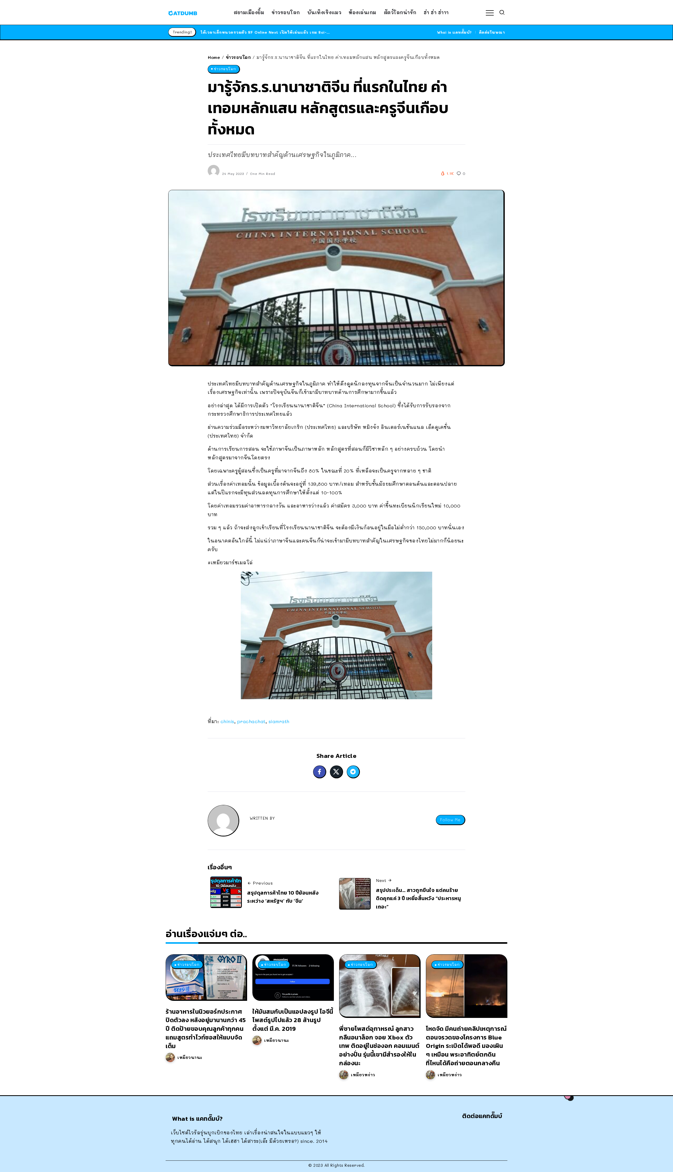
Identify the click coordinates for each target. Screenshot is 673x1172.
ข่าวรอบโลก (238, 57)
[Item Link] (206, 977)
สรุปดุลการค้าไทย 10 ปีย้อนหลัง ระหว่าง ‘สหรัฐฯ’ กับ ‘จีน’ (283, 897)
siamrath (279, 721)
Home (214, 57)
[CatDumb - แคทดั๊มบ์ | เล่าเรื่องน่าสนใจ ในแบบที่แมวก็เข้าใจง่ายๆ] (182, 12)
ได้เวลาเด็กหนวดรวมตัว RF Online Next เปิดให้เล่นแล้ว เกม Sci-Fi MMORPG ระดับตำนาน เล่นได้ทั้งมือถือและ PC (310, 32)
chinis (227, 721)
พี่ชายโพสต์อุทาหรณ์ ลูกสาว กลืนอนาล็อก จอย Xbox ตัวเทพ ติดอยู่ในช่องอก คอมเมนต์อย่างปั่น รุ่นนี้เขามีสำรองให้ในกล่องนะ (379, 1046)
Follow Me (450, 819)
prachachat (251, 721)
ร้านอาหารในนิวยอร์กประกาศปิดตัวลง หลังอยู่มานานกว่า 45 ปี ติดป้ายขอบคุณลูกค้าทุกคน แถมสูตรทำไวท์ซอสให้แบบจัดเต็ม (206, 1029)
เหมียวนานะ (189, 1057)
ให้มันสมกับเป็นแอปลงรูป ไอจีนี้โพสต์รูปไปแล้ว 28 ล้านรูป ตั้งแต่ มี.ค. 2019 (292, 1020)
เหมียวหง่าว (363, 1074)
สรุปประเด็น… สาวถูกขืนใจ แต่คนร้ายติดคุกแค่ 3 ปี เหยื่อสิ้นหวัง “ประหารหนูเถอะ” (418, 898)
